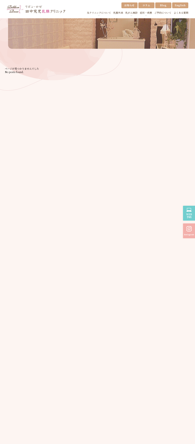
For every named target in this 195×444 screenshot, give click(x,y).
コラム (146, 5)
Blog (163, 5)
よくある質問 (181, 12)
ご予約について (162, 12)
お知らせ (129, 5)
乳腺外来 (118, 12)
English (180, 5)
